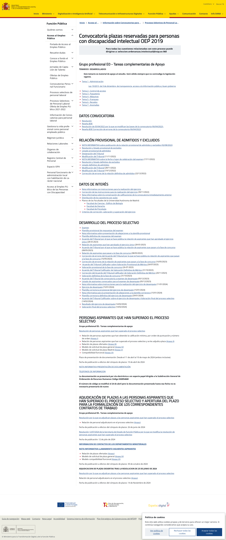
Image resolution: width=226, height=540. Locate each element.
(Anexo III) (112, 344)
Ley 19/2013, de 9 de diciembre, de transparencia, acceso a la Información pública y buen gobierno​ (132, 86)
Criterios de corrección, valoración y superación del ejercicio (108, 212)
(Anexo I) (94, 338)
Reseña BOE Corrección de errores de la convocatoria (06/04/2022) (111, 129)
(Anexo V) (119, 350)
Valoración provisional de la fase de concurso (102, 267)
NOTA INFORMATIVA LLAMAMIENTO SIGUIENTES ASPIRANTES (107, 449)
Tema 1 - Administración (92, 81)
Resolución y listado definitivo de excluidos (101, 162)
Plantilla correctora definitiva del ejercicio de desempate (107, 295)
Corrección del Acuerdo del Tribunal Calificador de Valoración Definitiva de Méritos (118, 273)
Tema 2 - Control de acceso (94, 91)
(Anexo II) (170, 341)
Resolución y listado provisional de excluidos (101, 148)
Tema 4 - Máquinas (90, 96)
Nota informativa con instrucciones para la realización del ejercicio (111, 189)
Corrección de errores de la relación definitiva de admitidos (108, 173)
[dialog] (183, 526)
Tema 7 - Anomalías (90, 105)
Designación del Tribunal (93, 153)
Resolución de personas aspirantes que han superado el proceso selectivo (112, 331)
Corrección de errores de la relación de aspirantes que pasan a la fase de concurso (118, 261)
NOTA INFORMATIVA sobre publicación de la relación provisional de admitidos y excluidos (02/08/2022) (127, 145)
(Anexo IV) (119, 347)
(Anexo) (137, 422)
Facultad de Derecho (96, 206)
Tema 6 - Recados (89, 102)
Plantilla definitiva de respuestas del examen (101, 236)
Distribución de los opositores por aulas (100, 197)
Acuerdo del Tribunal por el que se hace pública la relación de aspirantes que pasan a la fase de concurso (128, 247)
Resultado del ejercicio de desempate (98, 304)
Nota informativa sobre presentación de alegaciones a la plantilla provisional (116, 233)
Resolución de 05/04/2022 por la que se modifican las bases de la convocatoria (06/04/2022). (122, 126)
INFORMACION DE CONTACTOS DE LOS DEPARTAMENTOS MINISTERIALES (112, 444)
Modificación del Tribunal (93, 156)
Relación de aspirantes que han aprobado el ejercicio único (108, 244)
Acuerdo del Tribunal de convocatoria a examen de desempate (110, 278)
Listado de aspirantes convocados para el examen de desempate (110, 281)
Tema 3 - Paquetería (91, 93)
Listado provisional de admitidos (96, 151)
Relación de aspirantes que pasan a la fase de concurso (106, 253)
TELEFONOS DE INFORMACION (92, 371)
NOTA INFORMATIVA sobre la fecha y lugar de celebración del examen (112, 159)
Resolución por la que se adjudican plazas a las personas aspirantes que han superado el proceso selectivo (126, 417)
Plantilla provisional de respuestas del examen (102, 230)
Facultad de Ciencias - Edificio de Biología (105, 203)
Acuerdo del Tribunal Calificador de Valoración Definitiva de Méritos (112, 270)
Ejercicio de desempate (92, 287)
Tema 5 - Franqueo (90, 99)
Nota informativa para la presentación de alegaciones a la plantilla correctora (116, 292)
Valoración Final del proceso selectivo (98, 307)
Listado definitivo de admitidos (95, 165)
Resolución (87, 121)
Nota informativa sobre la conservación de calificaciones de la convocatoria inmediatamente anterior (127, 195)
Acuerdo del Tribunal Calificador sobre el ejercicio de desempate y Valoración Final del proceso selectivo (128, 298)
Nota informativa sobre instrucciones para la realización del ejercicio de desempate (119, 284)
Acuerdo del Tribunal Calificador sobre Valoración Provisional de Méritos (114, 264)
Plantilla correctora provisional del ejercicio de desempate (108, 290)
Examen (85, 227)
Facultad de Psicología (96, 209)
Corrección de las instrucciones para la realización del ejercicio (110, 192)
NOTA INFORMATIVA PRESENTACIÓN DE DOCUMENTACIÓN (105, 367)
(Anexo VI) (109, 352)
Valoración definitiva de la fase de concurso (101, 275)
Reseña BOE (87, 123)
